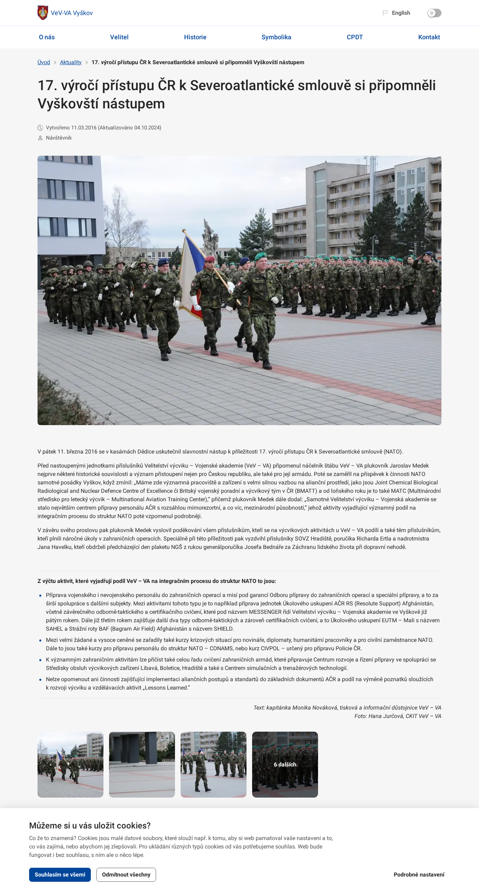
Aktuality (71, 62)
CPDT (355, 37)
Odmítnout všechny (126, 874)
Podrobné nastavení (419, 874)
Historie (195, 37)
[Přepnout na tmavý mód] (434, 13)
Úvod (44, 62)
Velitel (119, 37)
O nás (47, 37)
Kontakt (429, 37)
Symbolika (276, 37)
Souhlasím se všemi (60, 874)
